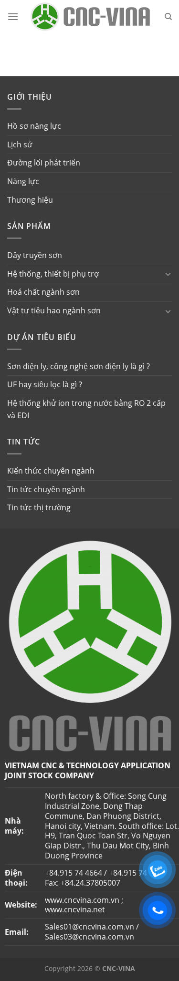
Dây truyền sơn (34, 255)
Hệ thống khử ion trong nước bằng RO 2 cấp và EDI (86, 409)
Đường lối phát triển (43, 162)
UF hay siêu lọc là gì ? (44, 384)
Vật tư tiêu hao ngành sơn (54, 310)
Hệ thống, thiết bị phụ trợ (53, 273)
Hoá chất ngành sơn (43, 292)
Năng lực (23, 181)
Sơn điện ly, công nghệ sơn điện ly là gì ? (78, 366)
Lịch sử (19, 144)
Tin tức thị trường (39, 507)
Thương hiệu (30, 200)
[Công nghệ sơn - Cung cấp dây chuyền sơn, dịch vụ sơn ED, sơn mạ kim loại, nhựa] (90, 16)
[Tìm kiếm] (168, 17)
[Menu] (13, 16)
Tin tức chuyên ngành (46, 489)
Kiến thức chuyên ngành (51, 470)
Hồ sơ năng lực (34, 126)
